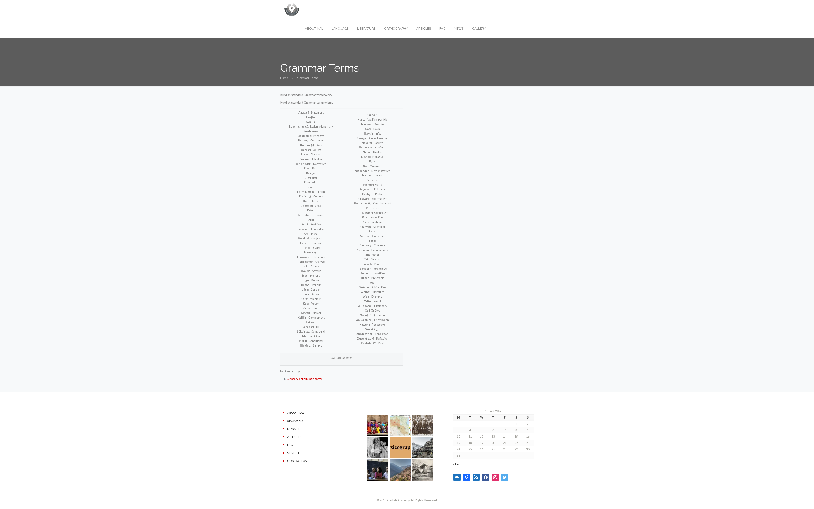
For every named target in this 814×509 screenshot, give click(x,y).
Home (284, 77)
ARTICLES (294, 436)
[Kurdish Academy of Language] (291, 9)
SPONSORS (295, 420)
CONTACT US (297, 461)
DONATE (293, 428)
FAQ (290, 445)
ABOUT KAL (295, 412)
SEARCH (293, 453)
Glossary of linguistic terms (305, 378)
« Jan (456, 464)
